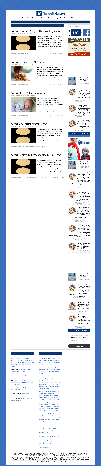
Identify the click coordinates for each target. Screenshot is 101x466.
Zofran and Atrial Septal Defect (29, 123)
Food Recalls (62, 22)
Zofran (27, 53)
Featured (22, 53)
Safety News (36, 146)
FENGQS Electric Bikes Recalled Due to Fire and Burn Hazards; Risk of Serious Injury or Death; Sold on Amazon (83, 246)
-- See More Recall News (45, 447)
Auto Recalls (71, 22)
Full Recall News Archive (31, 22)
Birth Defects (55, 147)
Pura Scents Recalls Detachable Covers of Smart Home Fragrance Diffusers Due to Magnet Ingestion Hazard (83, 124)
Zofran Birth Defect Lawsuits (28, 92)
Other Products (80, 22)
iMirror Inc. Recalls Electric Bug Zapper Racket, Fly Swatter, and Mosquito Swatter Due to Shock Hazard (49, 386)
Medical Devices (52, 22)
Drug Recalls (43, 22)
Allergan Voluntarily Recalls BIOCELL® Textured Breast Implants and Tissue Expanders (22, 382)
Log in (64, 461)
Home (16, 22)
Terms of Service (57, 461)
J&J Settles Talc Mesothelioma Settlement (84, 79)
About (21, 22)
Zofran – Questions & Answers (29, 61)
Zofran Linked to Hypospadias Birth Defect (36, 154)
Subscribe (79, 346)
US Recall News (50, 14)
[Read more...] (40, 50)
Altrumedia (48, 461)
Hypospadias (55, 177)
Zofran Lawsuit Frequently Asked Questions (37, 31)
